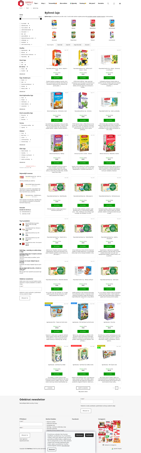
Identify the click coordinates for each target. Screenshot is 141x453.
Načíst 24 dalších (83, 388)
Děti (23, 82)
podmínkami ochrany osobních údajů (30, 293)
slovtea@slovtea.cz (26, 211)
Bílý (23, 62)
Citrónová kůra (26, 139)
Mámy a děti (25, 88)
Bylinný (24, 66)
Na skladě (25, 23)
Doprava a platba (51, 421)
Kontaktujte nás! (51, 425)
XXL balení (24, 32)
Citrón (23, 137)
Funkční (24, 71)
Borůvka (24, 119)
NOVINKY (24, 42)
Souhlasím (89, 435)
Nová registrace (23, 439)
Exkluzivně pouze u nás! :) (28, 38)
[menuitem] (36, 3)
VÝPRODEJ (24, 40)
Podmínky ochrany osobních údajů (55, 430)
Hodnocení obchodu (52, 423)
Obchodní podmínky (52, 428)
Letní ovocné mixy (26, 44)
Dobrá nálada (25, 151)
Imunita (24, 157)
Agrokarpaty (25, 50)
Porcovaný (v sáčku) (27, 125)
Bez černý (24, 135)
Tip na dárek (25, 27)
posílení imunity (101, 16)
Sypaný (24, 127)
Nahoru (50, 388)
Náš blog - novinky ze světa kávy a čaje (56, 427)
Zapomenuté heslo (24, 440)
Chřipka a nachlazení (27, 155)
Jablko (23, 117)
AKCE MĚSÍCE (25, 36)
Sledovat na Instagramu (110, 445)
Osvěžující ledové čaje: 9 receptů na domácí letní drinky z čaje (31, 254)
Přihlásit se (25, 298)
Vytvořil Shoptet (118, 448)
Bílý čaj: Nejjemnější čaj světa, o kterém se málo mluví (30, 268)
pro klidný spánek (92, 16)
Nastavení (52, 449)
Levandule (25, 106)
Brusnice (24, 115)
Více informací (66, 445)
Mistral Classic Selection (28, 54)
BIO (23, 34)
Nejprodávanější (77, 44)
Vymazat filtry (30, 166)
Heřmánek (25, 102)
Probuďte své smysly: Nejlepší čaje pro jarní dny (29, 261)
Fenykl (24, 99)
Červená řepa (25, 141)
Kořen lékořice (26, 104)
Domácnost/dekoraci (27, 84)
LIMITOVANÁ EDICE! (27, 29)
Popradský (25, 56)
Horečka (24, 153)
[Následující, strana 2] (116, 388)
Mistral (24, 52)
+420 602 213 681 (26, 213)
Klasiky (24, 86)
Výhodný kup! (25, 25)
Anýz (23, 97)
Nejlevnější (59, 44)
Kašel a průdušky (26, 159)
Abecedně (87, 44)
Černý (24, 68)
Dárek (23, 80)
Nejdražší (68, 44)
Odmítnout (79, 435)
